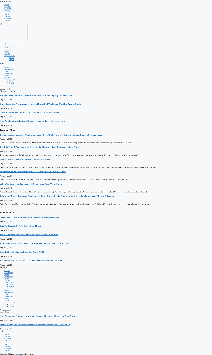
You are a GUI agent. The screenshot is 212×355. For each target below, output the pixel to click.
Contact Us (8, 9)
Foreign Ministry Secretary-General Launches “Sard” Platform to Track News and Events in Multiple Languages (51, 135)
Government (8, 46)
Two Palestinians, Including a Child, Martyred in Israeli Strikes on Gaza (32, 121)
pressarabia (17, 354)
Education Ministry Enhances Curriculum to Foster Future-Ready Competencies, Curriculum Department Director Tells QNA (57, 196)
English (11, 60)
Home (6, 5)
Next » (10, 208)
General (7, 44)
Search (2, 89)
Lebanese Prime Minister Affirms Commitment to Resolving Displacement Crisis (36, 95)
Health (6, 52)
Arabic (11, 58)
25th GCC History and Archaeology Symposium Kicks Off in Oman (31, 184)
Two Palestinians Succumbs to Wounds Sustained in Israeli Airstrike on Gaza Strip (31, 261)
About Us (7, 7)
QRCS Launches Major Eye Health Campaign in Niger (25, 159)
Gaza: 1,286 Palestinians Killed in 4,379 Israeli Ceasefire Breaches (29, 112)
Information (8, 50)
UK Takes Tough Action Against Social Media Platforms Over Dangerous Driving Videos (40, 147)
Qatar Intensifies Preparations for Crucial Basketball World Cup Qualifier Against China (40, 104)
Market (6, 48)
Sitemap (7, 11)
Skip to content (5, 1)
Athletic (7, 54)
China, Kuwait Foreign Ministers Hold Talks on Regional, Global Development (29, 217)
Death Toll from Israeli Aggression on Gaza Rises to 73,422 (22, 252)
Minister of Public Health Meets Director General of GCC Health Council (33, 171)
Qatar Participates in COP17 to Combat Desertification (20, 226)
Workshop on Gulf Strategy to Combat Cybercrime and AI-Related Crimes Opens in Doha (34, 243)
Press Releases (9, 56)
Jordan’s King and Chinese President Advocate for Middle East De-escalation (29, 235)
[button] (106, 64)
